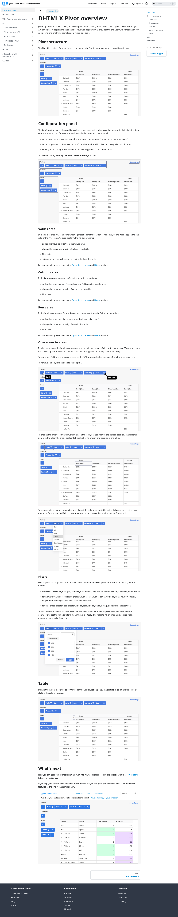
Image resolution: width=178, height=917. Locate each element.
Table (148, 37)
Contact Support (156, 53)
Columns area (154, 23)
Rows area (152, 26)
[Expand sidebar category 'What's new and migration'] (32, 19)
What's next (151, 41)
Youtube (68, 897)
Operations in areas (81, 265)
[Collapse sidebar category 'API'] (32, 23)
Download (123, 3)
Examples (92, 3)
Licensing (122, 901)
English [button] (137, 3)
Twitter (67, 905)
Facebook (68, 901)
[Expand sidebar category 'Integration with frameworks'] (32, 55)
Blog (13, 901)
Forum (103, 3)
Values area (153, 19)
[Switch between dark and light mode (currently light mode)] (146, 4)
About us (122, 893)
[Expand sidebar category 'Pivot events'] (32, 36)
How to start (132, 774)
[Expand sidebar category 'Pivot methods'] (32, 28)
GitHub (67, 893)
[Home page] (40, 11)
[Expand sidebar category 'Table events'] (32, 45)
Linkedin (68, 909)
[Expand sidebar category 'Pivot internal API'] (32, 32)
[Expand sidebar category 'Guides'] (32, 61)
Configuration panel (154, 16)
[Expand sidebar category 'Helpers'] (32, 49)
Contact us (122, 897)
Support (112, 3)
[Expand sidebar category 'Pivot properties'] (32, 41)
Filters (97, 265)
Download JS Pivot (19, 893)
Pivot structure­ (152, 12)
